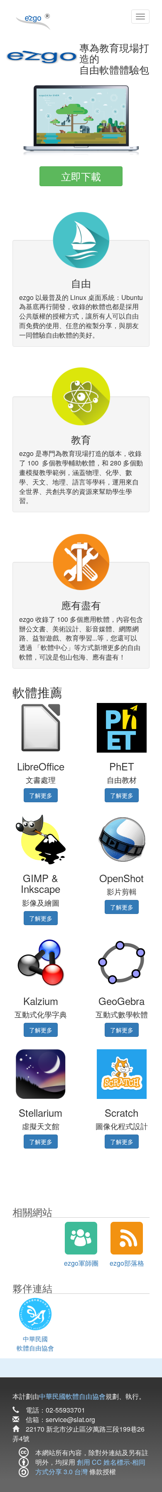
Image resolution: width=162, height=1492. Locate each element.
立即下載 (81, 176)
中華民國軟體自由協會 (72, 1396)
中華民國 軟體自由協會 (35, 1343)
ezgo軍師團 (81, 1263)
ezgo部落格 (127, 1263)
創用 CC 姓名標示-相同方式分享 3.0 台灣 (90, 1466)
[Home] (33, 20)
